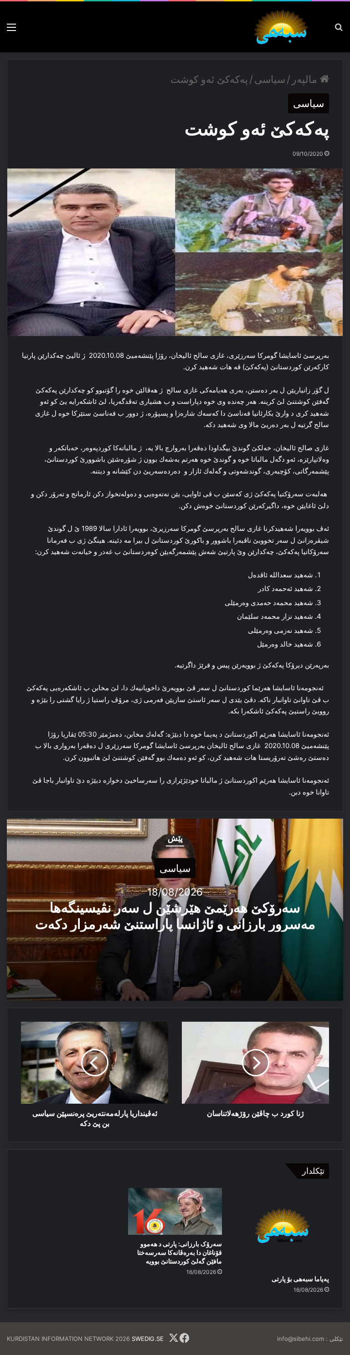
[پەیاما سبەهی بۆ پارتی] (282, 1229)
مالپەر (306, 79)
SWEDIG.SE (148, 1338)
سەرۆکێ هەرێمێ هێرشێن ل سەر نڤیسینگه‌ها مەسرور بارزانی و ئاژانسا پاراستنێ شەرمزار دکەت (175, 915)
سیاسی (269, 79)
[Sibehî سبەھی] (283, 27)
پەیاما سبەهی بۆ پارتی (300, 1279)
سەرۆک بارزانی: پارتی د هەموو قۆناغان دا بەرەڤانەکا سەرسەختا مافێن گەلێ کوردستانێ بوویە (179, 1252)
